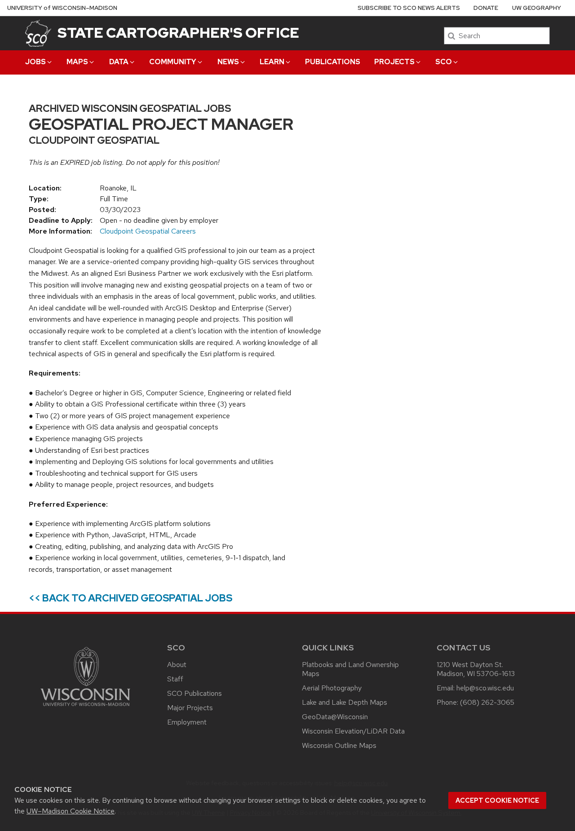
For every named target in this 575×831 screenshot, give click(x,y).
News (228, 61)
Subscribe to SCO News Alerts (409, 8)
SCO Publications (194, 693)
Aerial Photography (332, 688)
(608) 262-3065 (487, 702)
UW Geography (536, 8)
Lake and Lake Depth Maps (344, 702)
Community (172, 61)
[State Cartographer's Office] (38, 33)
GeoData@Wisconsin (335, 716)
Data (118, 61)
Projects (394, 61)
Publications (332, 61)
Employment (187, 722)
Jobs (35, 61)
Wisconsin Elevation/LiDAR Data (353, 731)
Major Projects (190, 707)
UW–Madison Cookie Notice (71, 811)
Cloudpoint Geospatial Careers (148, 231)
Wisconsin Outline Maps (339, 745)
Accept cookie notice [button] (497, 800)
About (176, 664)
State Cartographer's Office (178, 32)
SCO (443, 61)
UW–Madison (62, 8)
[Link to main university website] (85, 707)
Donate (485, 8)
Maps (77, 61)
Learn (272, 61)
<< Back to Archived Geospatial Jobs (130, 598)
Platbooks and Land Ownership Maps (350, 669)
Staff (175, 679)
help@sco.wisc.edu (485, 688)
